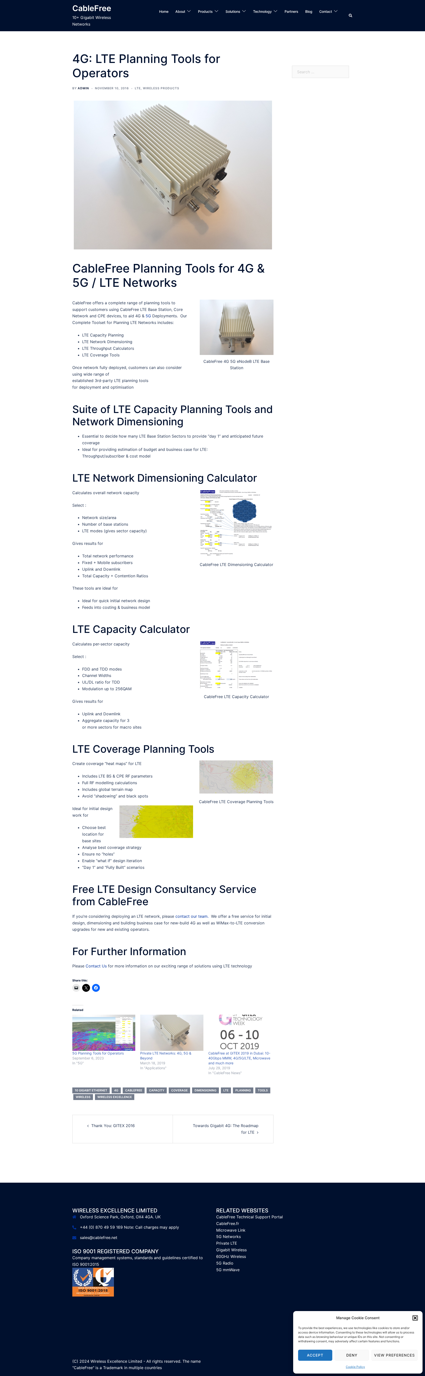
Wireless (83, 1097)
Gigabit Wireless (231, 1249)
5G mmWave (228, 1269)
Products (205, 11)
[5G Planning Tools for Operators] (103, 1033)
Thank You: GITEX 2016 (113, 1125)
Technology (262, 11)
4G (116, 1090)
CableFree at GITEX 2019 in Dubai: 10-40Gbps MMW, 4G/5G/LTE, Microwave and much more (239, 1058)
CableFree (91, 8)
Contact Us (96, 965)
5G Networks (228, 1236)
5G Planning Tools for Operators (98, 1053)
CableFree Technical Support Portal (249, 1216)
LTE (138, 88)
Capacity (156, 1090)
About (180, 11)
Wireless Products (161, 88)
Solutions (233, 11)
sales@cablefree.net (98, 1237)
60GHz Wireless (231, 1256)
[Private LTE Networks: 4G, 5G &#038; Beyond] (171, 1033)
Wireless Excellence (114, 1097)
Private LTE (226, 1243)
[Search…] (326, 18)
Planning (243, 1090)
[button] (415, 1317)
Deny (351, 1355)
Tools (263, 1090)
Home (163, 11)
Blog (308, 11)
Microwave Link (230, 1230)
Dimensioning (205, 1090)
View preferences (394, 1355)
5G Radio (224, 1263)
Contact (325, 11)
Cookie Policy (355, 1367)
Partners (291, 11)
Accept (315, 1355)
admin (83, 88)
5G (148, 315)
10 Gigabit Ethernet (91, 1090)
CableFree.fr (227, 1223)
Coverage (179, 1090)
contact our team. (192, 916)
